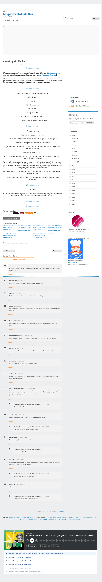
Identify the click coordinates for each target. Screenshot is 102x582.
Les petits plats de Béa (18, 14)
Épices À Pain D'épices (17, 243)
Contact (17, 21)
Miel (10, 243)
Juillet (74, 141)
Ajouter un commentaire (19, 259)
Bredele (25, 243)
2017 (73, 193)
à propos (56, 546)
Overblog (61, 511)
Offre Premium (43, 519)
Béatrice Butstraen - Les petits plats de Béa (21, 517)
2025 (73, 166)
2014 (73, 204)
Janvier (74, 162)
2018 (73, 190)
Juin (73, 145)
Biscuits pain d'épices (15, 61)
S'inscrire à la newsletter (11, 218)
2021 (73, 180)
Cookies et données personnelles (58, 519)
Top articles (71, 517)
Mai (73, 148)
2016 (73, 197)
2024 (73, 169)
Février (74, 158)
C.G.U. (96, 517)
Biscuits (7, 243)
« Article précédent (9, 250)
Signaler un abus (87, 517)
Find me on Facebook (81, 101)
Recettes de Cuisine (77, 231)
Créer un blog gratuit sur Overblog (57, 517)
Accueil (6, 21)
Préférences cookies (75, 519)
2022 (73, 176)
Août (73, 138)
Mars (73, 155)
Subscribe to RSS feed (82, 106)
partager (44, 546)
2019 (73, 187)
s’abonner (33, 546)
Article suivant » (57, 250)
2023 (73, 173)
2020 (73, 183)
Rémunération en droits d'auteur (29, 519)
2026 (73, 135)
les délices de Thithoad (47, 75)
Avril (73, 152)
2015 (73, 200)
